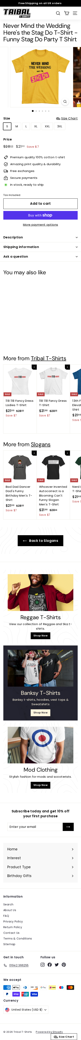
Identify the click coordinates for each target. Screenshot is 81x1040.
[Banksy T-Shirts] (40, 668)
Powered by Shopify (49, 1032)
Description (13, 237)
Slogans (41, 444)
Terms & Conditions (17, 938)
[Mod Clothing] (40, 745)
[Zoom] (65, 101)
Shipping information (21, 247)
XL (35, 126)
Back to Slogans (43, 540)
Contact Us (11, 933)
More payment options (40, 225)
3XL (59, 126)
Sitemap (9, 944)
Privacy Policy (13, 921)
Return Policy (12, 927)
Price (7, 139)
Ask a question (15, 256)
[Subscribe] (68, 827)
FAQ (6, 916)
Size (40, 118)
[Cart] (66, 13)
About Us (9, 910)
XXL (47, 126)
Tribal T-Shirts (48, 358)
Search (8, 904)
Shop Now (40, 635)
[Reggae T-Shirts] (40, 592)
